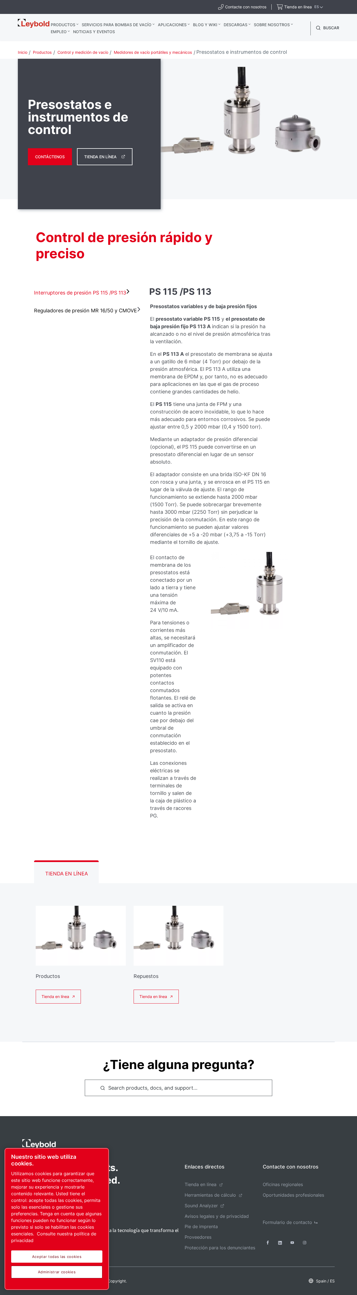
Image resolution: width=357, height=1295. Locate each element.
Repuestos (146, 976)
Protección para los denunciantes (220, 1247)
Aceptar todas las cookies (56, 1256)
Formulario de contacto (287, 1222)
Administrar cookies (57, 1272)
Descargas (235, 24)
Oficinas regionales (283, 1184)
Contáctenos (50, 156)
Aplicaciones (172, 24)
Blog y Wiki (205, 24)
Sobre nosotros (272, 24)
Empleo (59, 31)
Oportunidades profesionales (293, 1195)
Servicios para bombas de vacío (116, 24)
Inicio (22, 52)
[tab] (77, 292)
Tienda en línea (100, 156)
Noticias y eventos (94, 31)
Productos (63, 24)
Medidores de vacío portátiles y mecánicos (153, 52)
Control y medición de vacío (82, 52)
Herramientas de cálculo (210, 1195)
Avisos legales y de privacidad (217, 1216)
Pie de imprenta (201, 1226)
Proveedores (198, 1237)
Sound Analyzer (201, 1205)
